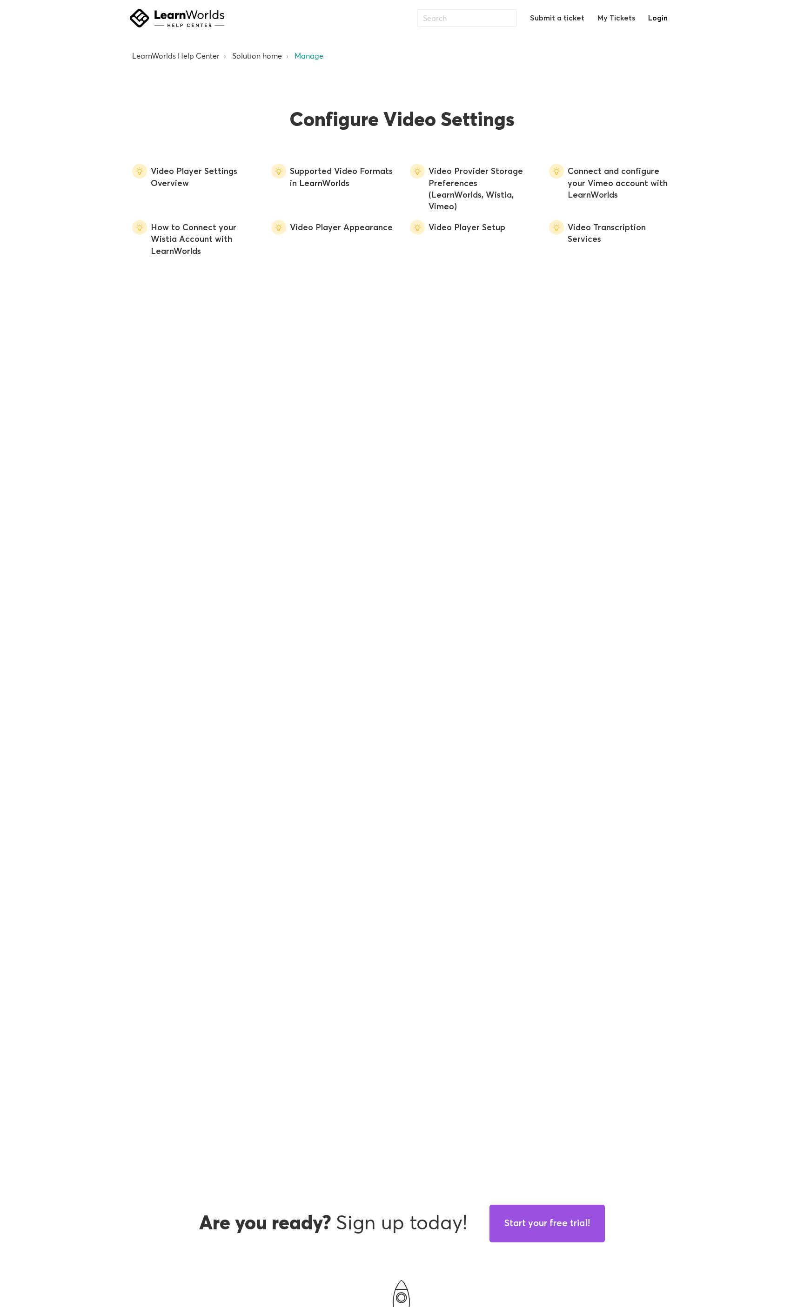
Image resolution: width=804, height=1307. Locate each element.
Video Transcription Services (607, 234)
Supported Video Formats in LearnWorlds (341, 177)
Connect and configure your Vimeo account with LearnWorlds (618, 183)
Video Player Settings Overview (194, 177)
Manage (309, 55)
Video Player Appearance (341, 228)
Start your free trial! (547, 1223)
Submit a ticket (557, 18)
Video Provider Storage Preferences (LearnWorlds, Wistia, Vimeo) (476, 189)
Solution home (257, 55)
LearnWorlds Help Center (176, 55)
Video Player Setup (467, 228)
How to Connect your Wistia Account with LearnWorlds (193, 239)
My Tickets (616, 18)
